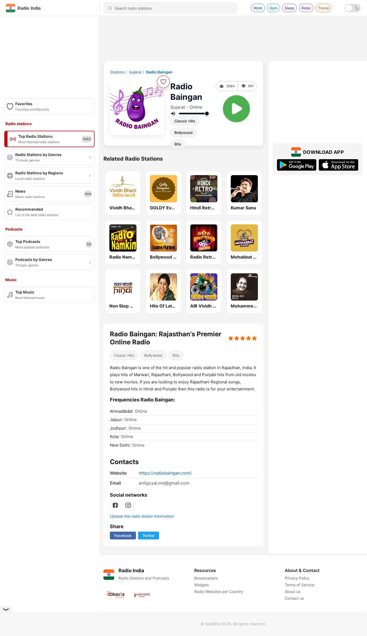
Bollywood (183, 132)
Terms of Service (299, 584)
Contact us (294, 598)
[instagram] (128, 505)
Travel (323, 8)
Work (257, 8)
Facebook (123, 535)
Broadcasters (206, 578)
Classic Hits (184, 121)
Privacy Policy (297, 578)
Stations (117, 72)
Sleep (289, 8)
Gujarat (135, 72)
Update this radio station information (142, 516)
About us (292, 591)
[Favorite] (163, 81)
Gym (273, 8)
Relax (306, 8)
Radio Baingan (159, 72)
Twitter (148, 535)
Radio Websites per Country (218, 591)
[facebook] (115, 505)
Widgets (201, 584)
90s (177, 144)
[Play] (236, 108)
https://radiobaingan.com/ (165, 473)
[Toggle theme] (352, 8)
